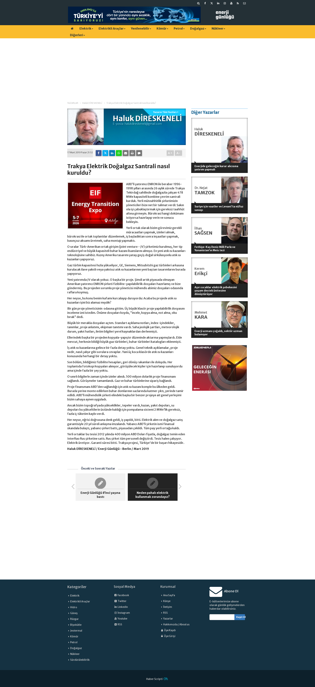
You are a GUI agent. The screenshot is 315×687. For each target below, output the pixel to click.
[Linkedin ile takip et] (218, 3)
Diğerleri (76, 35)
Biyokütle (75, 624)
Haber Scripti (154, 679)
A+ (170, 153)
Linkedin (122, 607)
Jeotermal (76, 630)
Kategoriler (77, 587)
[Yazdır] (132, 153)
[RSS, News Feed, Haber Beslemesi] (238, 3)
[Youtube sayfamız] (231, 3)
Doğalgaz (197, 28)
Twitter (122, 601)
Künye (166, 601)
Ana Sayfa (169, 595)
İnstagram (123, 612)
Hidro (73, 607)
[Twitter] (105, 153)
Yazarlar (168, 618)
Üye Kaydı (170, 630)
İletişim (167, 607)
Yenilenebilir (140, 28)
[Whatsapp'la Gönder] (119, 153)
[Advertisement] (157, 66)
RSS (119, 624)
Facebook (123, 595)
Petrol (178, 28)
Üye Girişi (169, 636)
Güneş (74, 613)
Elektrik (85, 28)
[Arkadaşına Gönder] (126, 153)
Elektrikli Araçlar (111, 28)
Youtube (122, 618)
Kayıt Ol (240, 617)
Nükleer (217, 28)
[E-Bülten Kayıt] (244, 3)
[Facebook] (99, 153)
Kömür (161, 28)
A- (178, 153)
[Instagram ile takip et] (224, 3)
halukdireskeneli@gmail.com (143, 124)
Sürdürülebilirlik (80, 659)
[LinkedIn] (112, 153)
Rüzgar (74, 619)
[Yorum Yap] (139, 153)
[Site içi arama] (198, 3)
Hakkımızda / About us (176, 624)
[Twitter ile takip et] (211, 3)
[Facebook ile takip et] (205, 3)
